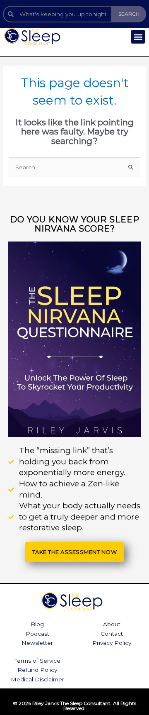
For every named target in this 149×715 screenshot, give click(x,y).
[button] (138, 37)
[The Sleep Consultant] (39, 36)
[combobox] (57, 14)
